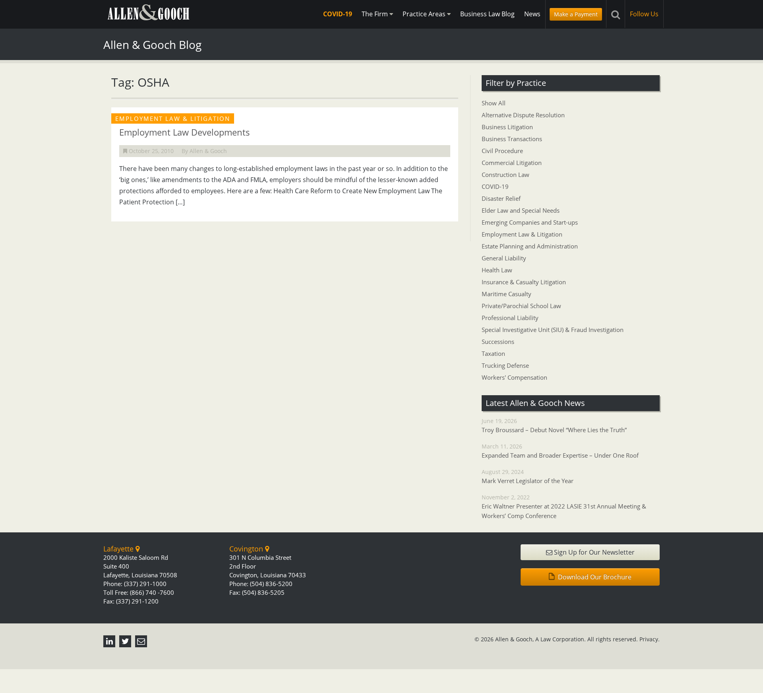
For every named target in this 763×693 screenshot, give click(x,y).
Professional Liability (510, 318)
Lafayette (119, 548)
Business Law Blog (487, 14)
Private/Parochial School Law (521, 306)
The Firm (375, 14)
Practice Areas (425, 14)
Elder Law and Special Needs (521, 210)
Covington (247, 548)
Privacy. (649, 639)
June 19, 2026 (554, 425)
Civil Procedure (502, 151)
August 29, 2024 (527, 476)
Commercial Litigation (512, 163)
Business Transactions (512, 139)
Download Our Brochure (593, 577)
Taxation (493, 353)
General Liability (504, 258)
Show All (493, 103)
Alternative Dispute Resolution (523, 115)
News (532, 14)
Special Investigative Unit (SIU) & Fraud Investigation (553, 330)
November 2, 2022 (564, 506)
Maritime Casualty (506, 294)
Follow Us (644, 14)
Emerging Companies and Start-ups (530, 222)
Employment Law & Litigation (522, 234)
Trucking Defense (505, 365)
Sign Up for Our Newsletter (593, 552)
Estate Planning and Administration (530, 246)
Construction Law (505, 175)
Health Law (497, 270)
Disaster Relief (501, 198)
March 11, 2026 (560, 451)
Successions (498, 342)
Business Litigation (507, 127)
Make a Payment (576, 14)
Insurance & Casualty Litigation (524, 282)
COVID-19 (337, 14)
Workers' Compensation (514, 377)
